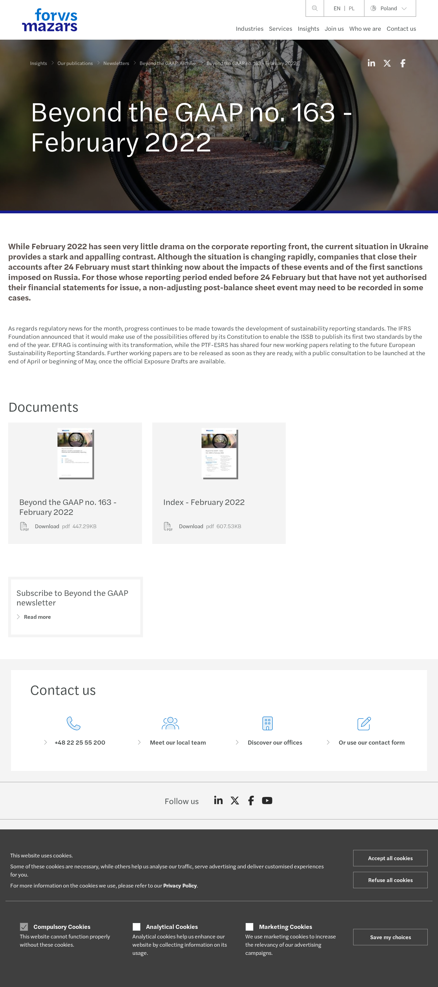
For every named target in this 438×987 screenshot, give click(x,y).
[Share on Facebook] (403, 63)
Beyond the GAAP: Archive (168, 62)
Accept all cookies (390, 858)
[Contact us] (73, 731)
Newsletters (116, 62)
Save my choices (390, 937)
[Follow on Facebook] (251, 800)
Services (280, 28)
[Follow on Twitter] (235, 800)
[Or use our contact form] (364, 731)
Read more (37, 617)
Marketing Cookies (285, 926)
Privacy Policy (180, 885)
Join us (334, 28)
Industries (249, 28)
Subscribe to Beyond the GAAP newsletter (72, 597)
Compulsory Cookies (62, 926)
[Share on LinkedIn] (371, 63)
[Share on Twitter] (387, 63)
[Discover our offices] (267, 731)
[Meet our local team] (170, 731)
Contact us (401, 28)
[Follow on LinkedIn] (218, 800)
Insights (308, 28)
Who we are (365, 28)
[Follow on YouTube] (267, 800)
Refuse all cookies (390, 880)
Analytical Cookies (172, 926)
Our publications (75, 62)
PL (352, 8)
